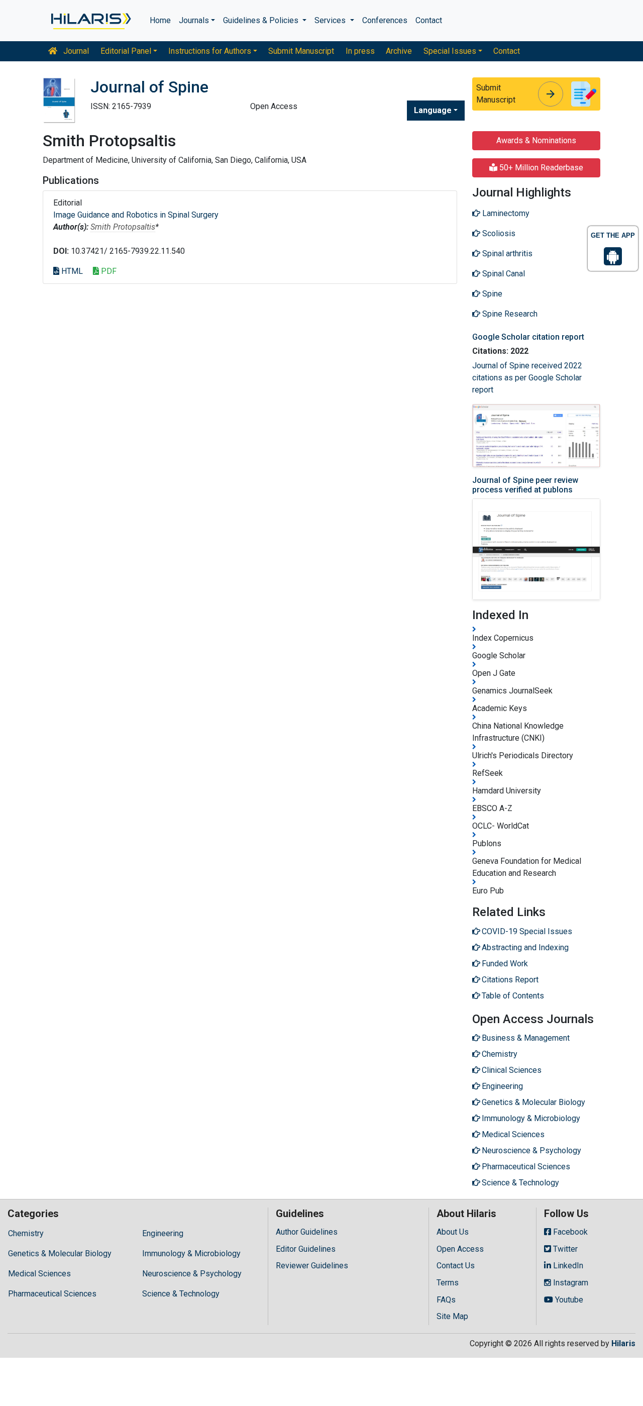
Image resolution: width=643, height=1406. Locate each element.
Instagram (569, 1282)
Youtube (568, 1299)
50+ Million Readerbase (540, 167)
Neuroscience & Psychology (192, 1273)
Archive (399, 51)
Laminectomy (504, 213)
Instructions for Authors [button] (209, 51)
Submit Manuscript (301, 51)
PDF (108, 271)
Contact (428, 20)
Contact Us (456, 1265)
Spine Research (509, 314)
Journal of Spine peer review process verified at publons (525, 484)
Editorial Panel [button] (125, 51)
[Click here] (90, 20)
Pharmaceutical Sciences (52, 1293)
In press (360, 51)
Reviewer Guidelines (312, 1265)
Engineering (162, 1233)
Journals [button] (194, 20)
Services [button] (331, 20)
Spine (491, 293)
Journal (75, 51)
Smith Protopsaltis (122, 227)
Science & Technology (181, 1293)
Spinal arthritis (506, 253)
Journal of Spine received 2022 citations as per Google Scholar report (527, 377)
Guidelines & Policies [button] (261, 20)
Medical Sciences (39, 1273)
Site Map (452, 1316)
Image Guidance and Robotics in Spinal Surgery (136, 215)
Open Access (460, 1249)
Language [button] (433, 110)
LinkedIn (567, 1265)
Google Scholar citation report (528, 337)
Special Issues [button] (449, 51)
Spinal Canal (502, 273)
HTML (71, 271)
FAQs (446, 1299)
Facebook (569, 1232)
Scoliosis (497, 233)
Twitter (564, 1249)
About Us (453, 1232)
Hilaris (623, 1343)
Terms (448, 1282)
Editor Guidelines (306, 1249)
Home (160, 20)
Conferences (384, 20)
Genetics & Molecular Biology (60, 1253)
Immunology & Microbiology (191, 1253)
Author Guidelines (307, 1232)
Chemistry (26, 1233)
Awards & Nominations (536, 140)
